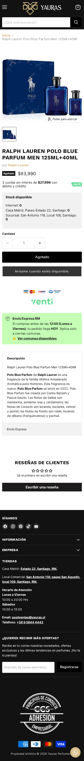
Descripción (16, 358)
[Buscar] (76, 22)
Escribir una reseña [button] (42, 487)
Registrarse (69, 667)
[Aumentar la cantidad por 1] (40, 243)
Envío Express (16, 429)
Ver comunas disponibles (37, 338)
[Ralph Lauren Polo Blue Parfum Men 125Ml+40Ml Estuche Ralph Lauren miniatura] (9, 134)
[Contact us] (75, 752)
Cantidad (8, 233)
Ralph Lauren (18, 165)
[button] (42, 271)
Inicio (6, 35)
